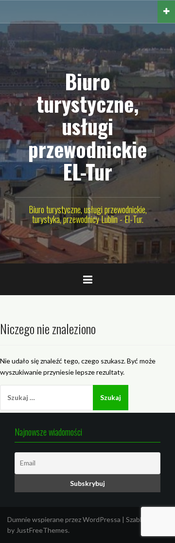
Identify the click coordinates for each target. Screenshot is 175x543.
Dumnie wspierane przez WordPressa (64, 519)
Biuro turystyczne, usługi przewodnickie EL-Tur (87, 126)
